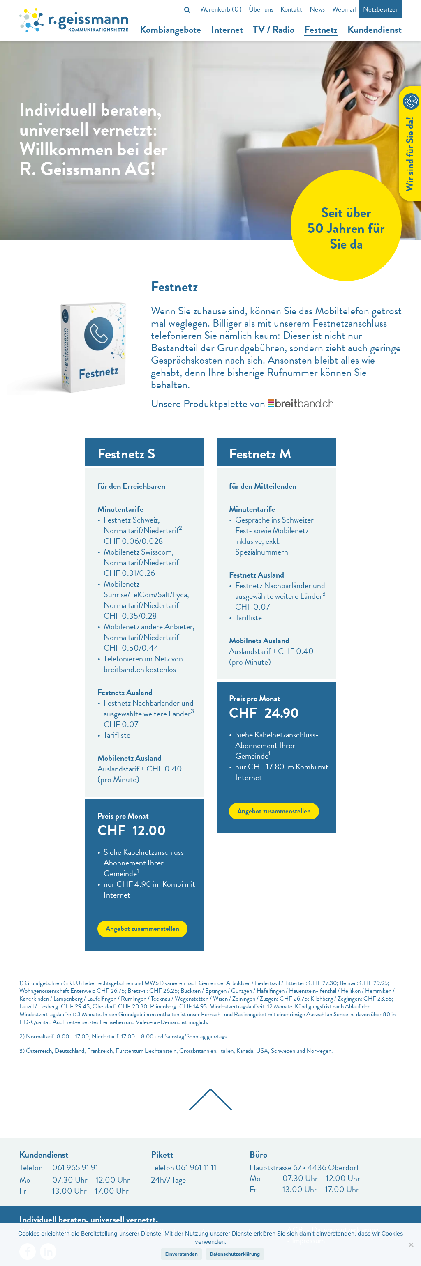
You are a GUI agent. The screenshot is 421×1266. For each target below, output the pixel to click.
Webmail (344, 9)
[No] (411, 1245)
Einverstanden (181, 1254)
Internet (227, 30)
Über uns (261, 9)
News (317, 9)
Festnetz (321, 30)
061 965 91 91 (75, 1167)
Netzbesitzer (380, 9)
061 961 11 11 (196, 1167)
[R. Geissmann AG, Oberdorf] (73, 20)
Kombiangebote (170, 30)
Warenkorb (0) (220, 9)
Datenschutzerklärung (235, 1254)
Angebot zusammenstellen (142, 928)
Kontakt (291, 9)
